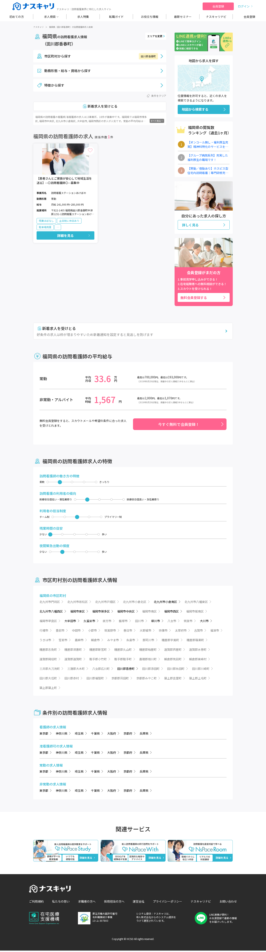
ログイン (244, 6)
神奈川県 (61, 733)
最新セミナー (183, 17)
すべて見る (156, 120)
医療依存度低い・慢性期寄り (55, 499)
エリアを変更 (154, 36)
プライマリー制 (113, 517)
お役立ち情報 (149, 17)
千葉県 (95, 733)
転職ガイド (116, 17)
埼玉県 (79, 733)
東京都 (43, 733)
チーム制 (44, 517)
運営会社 (138, 901)
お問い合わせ (228, 901)
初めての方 (16, 17)
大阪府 (111, 733)
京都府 (127, 733)
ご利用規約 (36, 901)
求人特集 (83, 17)
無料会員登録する (193, 297)
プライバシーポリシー (167, 901)
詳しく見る (190, 224)
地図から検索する (195, 109)
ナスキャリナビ (216, 17)
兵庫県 (144, 733)
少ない (43, 534)
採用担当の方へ (114, 901)
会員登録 (218, 6)
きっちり (104, 482)
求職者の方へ (87, 901)
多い (104, 534)
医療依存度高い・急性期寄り (143, 499)
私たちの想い (61, 901)
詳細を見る (65, 235)
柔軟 (41, 482)
